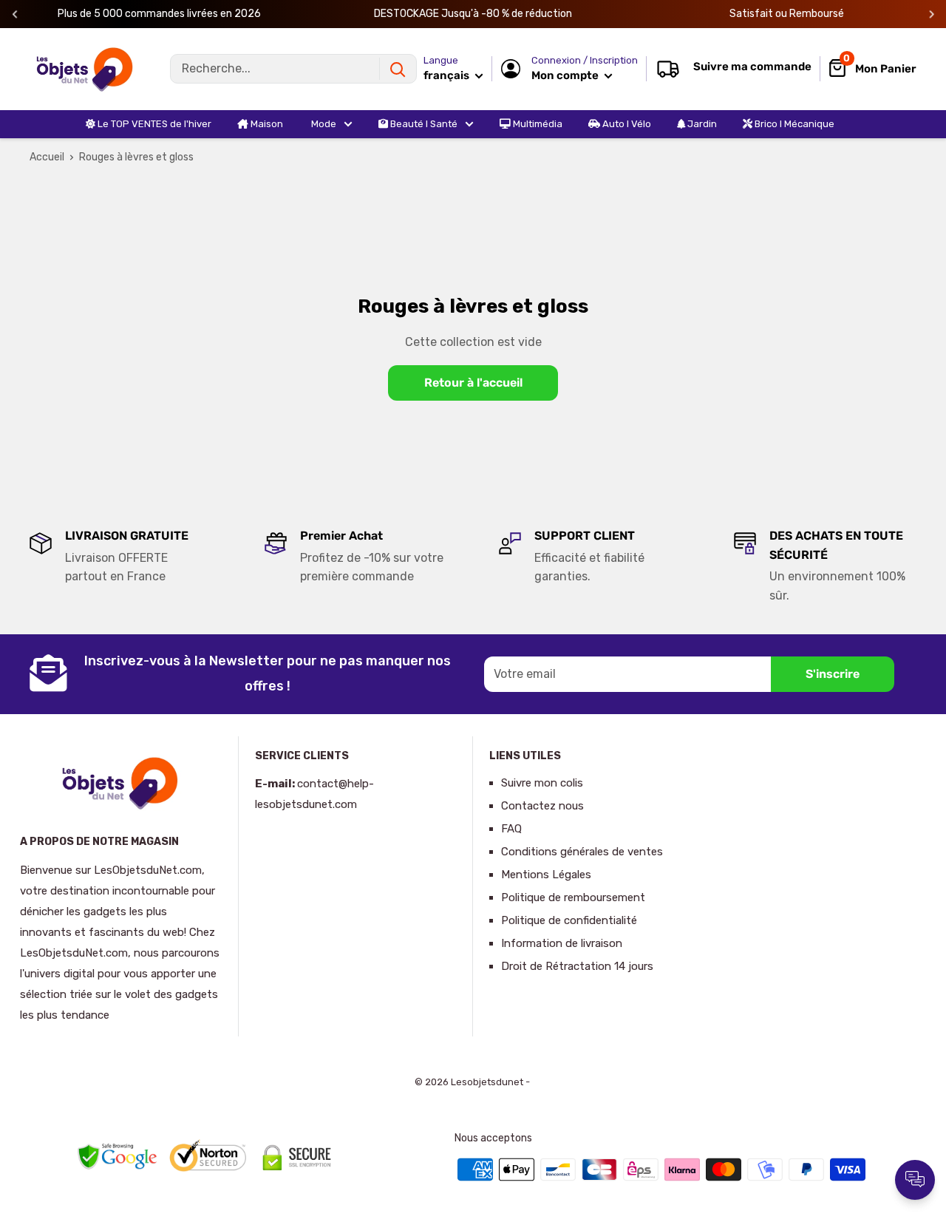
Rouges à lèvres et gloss (136, 157)
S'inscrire (833, 674)
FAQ (511, 828)
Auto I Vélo (625, 123)
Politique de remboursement (573, 897)
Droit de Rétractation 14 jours (577, 966)
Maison (265, 123)
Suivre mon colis (542, 783)
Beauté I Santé (422, 123)
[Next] (932, 14)
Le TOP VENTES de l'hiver (153, 123)
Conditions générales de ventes (582, 851)
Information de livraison (561, 943)
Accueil (47, 157)
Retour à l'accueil (473, 383)
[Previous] (15, 14)
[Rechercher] (397, 69)
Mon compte (566, 75)
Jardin (701, 123)
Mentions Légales (546, 874)
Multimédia (536, 123)
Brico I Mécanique (793, 123)
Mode (322, 123)
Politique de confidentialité (569, 920)
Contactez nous (542, 805)
